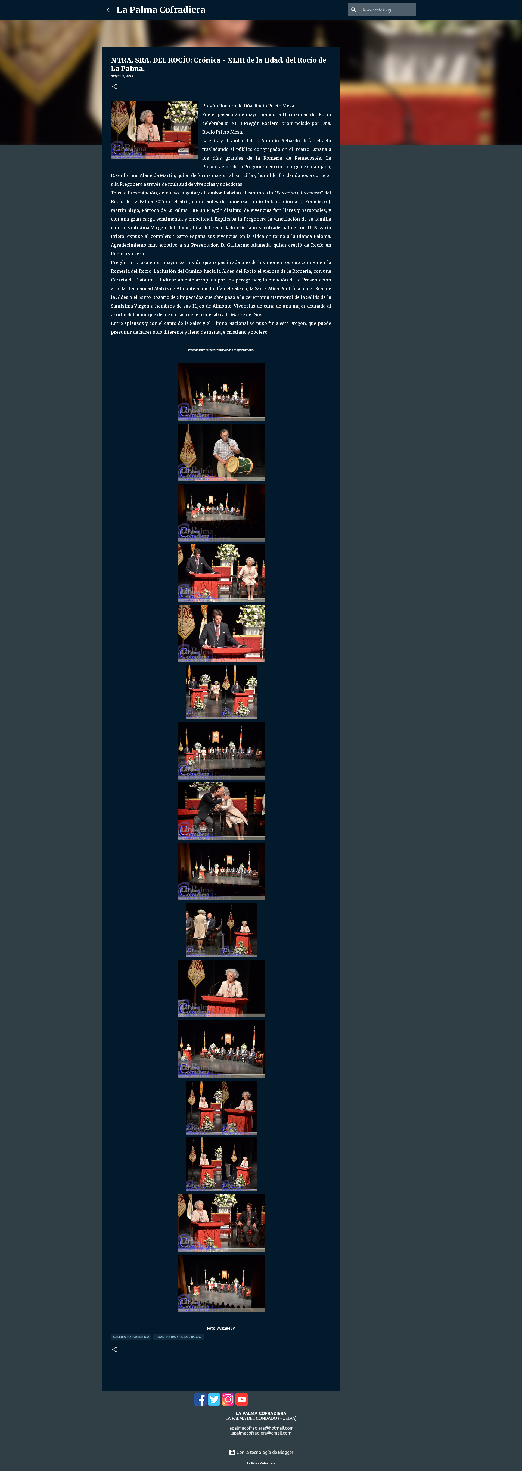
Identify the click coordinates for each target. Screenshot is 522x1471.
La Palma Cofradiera (161, 9)
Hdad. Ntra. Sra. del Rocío (178, 1337)
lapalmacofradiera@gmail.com (261, 1432)
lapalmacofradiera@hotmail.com (261, 1428)
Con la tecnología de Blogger (264, 1452)
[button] (114, 87)
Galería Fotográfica (131, 1337)
